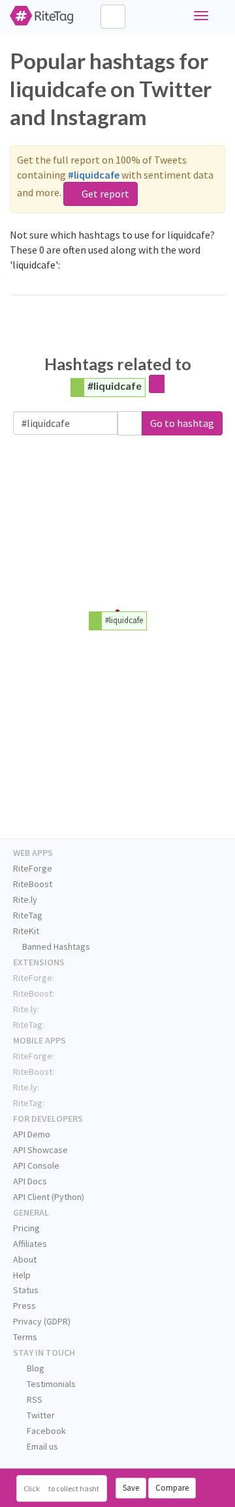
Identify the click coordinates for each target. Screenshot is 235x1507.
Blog (34, 1368)
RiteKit (26, 931)
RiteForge (32, 868)
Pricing (26, 1228)
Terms (25, 1337)
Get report (104, 193)
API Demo (31, 1134)
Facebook (45, 1431)
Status (26, 1290)
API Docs (30, 1181)
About (25, 1259)
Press (24, 1305)
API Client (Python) (48, 1197)
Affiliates (30, 1244)
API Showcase (40, 1150)
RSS (33, 1399)
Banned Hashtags (55, 946)
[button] (130, 423)
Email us (41, 1446)
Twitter (40, 1415)
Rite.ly (25, 899)
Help (22, 1275)
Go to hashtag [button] (182, 423)
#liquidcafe (114, 385)
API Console (36, 1165)
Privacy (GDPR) (41, 1321)
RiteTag (27, 915)
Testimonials (50, 1384)
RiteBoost (32, 884)
